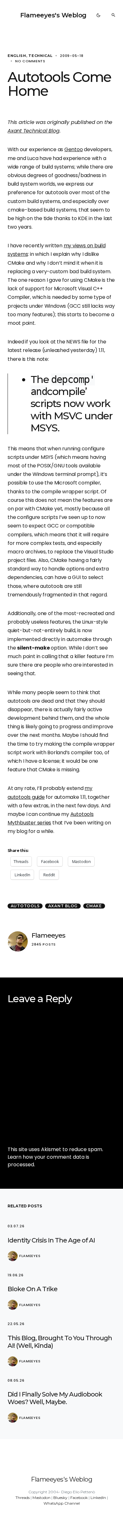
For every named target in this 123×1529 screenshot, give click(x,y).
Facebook (79, 1497)
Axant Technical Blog (34, 130)
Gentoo (73, 149)
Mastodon (41, 1497)
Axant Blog (63, 905)
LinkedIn (98, 1497)
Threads (22, 1497)
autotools (25, 905)
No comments (30, 61)
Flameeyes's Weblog (53, 15)
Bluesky (60, 1497)
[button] (98, 15)
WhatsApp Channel (62, 1503)
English (17, 55)
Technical (40, 55)
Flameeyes (48, 935)
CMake (94, 905)
